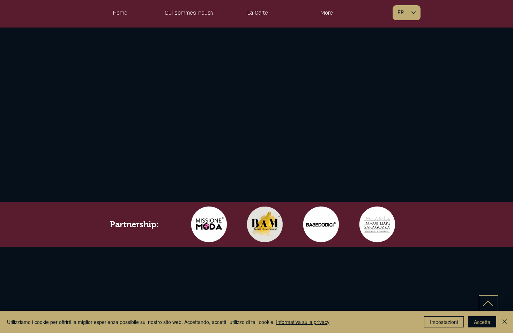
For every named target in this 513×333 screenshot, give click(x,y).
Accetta (482, 321)
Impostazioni (444, 321)
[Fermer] (504, 321)
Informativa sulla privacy (302, 321)
